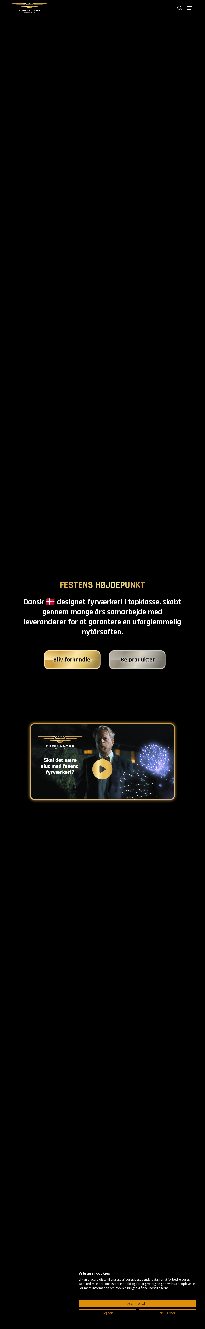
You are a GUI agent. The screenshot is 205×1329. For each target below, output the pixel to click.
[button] (189, 8)
